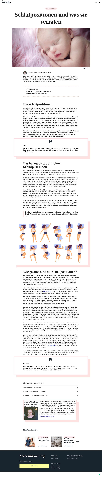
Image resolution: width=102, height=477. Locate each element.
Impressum (54, 458)
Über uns (54, 456)
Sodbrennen (51, 345)
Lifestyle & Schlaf (51, 8)
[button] (51, 388)
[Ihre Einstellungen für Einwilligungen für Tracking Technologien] (99, 474)
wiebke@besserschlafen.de (47, 416)
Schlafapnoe (47, 291)
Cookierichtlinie (72, 458)
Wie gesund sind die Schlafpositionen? (37, 93)
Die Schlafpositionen (32, 89)
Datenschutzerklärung (75, 456)
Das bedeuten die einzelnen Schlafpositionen (39, 91)
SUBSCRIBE (34, 466)
